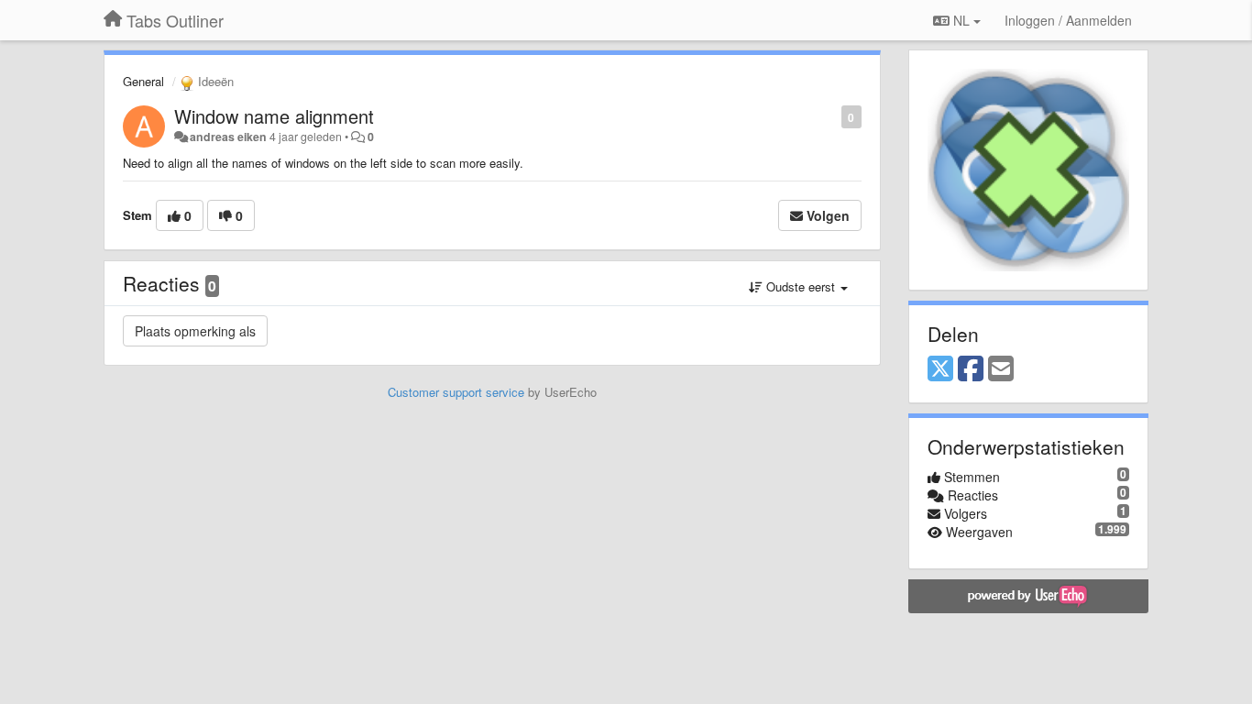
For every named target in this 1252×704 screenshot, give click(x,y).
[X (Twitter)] (940, 369)
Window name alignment (274, 116)
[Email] (1001, 369)
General (143, 81)
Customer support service (456, 392)
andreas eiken (228, 136)
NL (961, 20)
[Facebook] (970, 369)
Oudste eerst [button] (801, 286)
